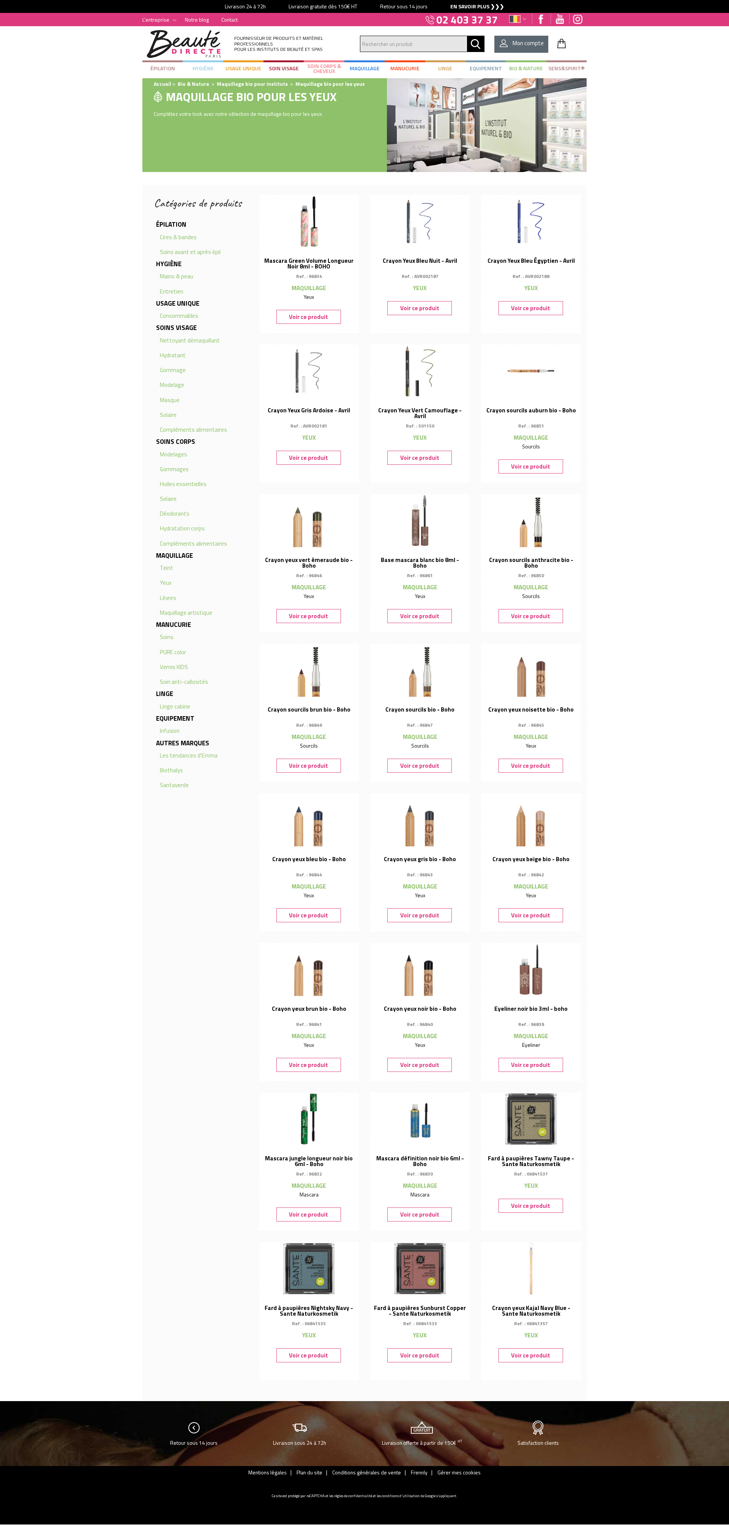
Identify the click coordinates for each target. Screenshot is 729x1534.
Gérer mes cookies (459, 1472)
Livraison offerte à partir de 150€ (422, 1442)
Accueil (162, 84)
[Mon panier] (561, 43)
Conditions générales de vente (366, 1472)
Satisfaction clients (538, 1443)
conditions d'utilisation (401, 1496)
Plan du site (309, 1472)
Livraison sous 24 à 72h (299, 1443)
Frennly (419, 1472)
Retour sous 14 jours (194, 1443)
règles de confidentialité (353, 1496)
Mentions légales (267, 1472)
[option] (364, 6)
